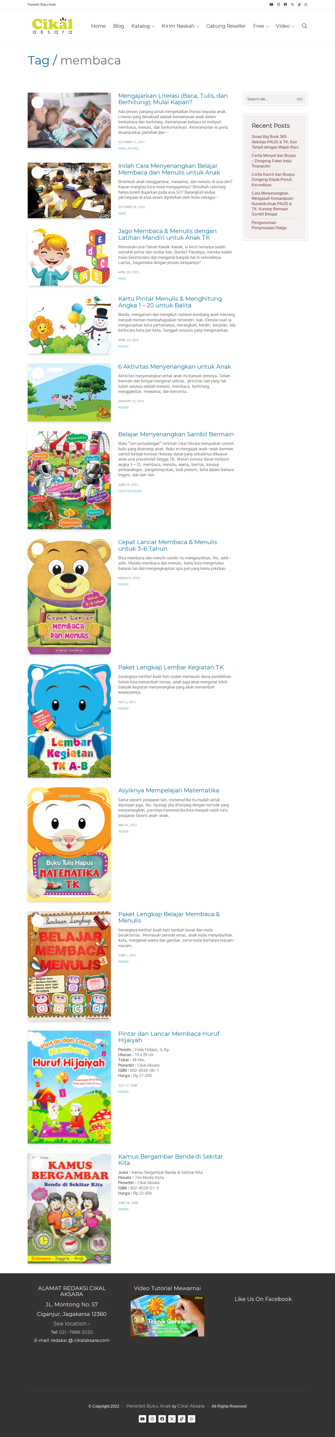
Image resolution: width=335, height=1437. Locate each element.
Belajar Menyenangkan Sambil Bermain (176, 434)
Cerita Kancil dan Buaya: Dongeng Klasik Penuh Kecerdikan (273, 179)
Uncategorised (130, 491)
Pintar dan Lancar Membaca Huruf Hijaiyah (168, 1037)
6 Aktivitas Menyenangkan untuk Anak (174, 366)
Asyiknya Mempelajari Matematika (168, 790)
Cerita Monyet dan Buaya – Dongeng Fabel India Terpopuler (274, 160)
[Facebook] (162, 1419)
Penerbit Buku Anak (148, 1406)
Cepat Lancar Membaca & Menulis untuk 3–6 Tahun (167, 545)
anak (122, 148)
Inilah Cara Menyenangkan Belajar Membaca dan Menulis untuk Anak (169, 169)
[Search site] (304, 26)
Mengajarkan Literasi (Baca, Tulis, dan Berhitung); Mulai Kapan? (173, 99)
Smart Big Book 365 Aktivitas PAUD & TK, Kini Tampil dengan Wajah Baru (275, 142)
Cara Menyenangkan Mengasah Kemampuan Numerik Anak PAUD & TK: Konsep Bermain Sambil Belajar (272, 203)
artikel (133, 148)
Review (123, 346)
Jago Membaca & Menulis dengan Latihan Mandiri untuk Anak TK (167, 234)
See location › (71, 1323)
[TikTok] (181, 1419)
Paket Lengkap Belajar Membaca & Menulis (169, 917)
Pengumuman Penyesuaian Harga (269, 225)
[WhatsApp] (191, 1419)
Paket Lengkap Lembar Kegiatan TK (171, 667)
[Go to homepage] (52, 26)
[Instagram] (152, 1419)
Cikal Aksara (191, 1406)
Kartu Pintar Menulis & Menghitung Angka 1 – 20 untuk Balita (170, 302)
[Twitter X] (172, 1419)
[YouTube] (142, 1419)
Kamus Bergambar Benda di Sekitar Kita (170, 1159)
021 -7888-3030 (76, 1332)
